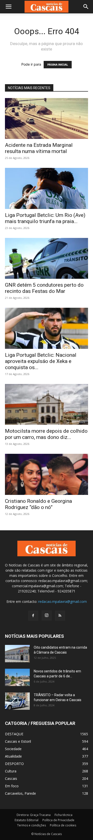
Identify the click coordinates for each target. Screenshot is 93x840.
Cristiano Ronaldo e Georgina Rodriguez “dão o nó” (38, 504)
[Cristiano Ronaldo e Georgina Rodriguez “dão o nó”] (46, 474)
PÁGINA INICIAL (57, 64)
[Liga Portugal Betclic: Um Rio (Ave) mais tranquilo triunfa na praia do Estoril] (46, 188)
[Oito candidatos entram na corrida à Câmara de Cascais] (17, 653)
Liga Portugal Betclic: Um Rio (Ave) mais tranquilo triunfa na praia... (45, 218)
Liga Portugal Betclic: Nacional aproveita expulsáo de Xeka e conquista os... (40, 361)
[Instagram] (47, 615)
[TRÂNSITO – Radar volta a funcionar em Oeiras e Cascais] (17, 701)
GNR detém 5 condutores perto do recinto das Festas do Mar (44, 288)
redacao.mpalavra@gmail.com (62, 601)
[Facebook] (33, 616)
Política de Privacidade (58, 820)
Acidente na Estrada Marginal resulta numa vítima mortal (39, 148)
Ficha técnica (63, 815)
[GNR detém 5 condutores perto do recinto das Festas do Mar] (46, 258)
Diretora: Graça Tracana (34, 815)
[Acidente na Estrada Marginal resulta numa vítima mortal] (46, 118)
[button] (8, 6)
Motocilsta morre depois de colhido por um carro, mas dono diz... (46, 434)
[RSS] (60, 616)
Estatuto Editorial (26, 820)
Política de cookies (63, 825)
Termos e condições (31, 825)
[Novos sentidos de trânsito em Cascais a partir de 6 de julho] (17, 677)
